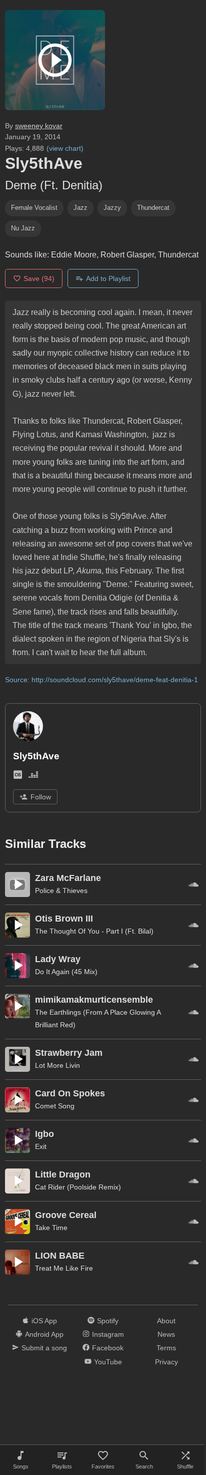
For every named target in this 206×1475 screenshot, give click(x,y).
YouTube (108, 1362)
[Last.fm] (17, 777)
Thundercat (153, 207)
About (166, 1321)
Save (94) (39, 278)
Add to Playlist (108, 278)
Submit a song (44, 1348)
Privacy (166, 1362)
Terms (166, 1348)
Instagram (108, 1334)
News (166, 1334)
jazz (81, 207)
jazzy (112, 207)
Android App (44, 1334)
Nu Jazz (23, 228)
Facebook (108, 1348)
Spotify (107, 1321)
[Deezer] (33, 777)
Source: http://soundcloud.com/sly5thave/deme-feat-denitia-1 (101, 680)
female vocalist (34, 207)
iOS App (44, 1321)
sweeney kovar (38, 126)
